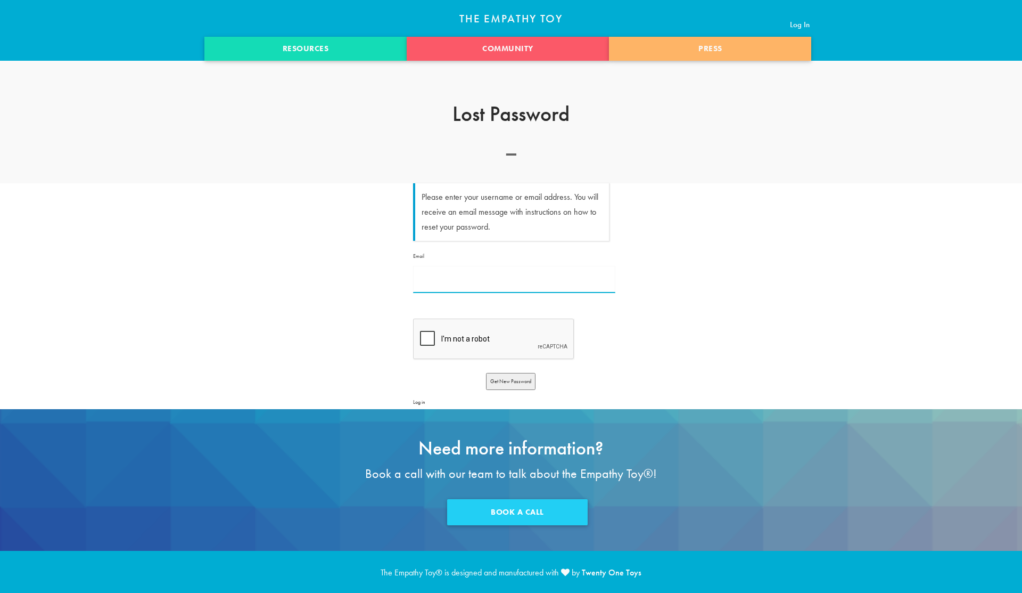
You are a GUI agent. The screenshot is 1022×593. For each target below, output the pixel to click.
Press (710, 48)
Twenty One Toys (611, 572)
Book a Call (517, 512)
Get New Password (510, 381)
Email (418, 256)
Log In (800, 24)
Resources (306, 48)
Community (507, 48)
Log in (419, 402)
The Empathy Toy (510, 19)
